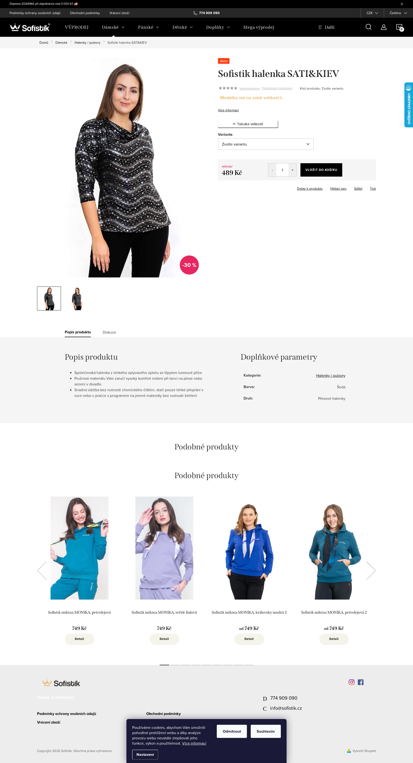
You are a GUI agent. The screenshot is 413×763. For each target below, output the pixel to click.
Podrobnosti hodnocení (277, 88)
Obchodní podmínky (85, 13)
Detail (79, 639)
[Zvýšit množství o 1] (292, 169)
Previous (42, 570)
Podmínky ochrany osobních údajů (35, 13)
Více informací (194, 743)
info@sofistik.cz (286, 707)
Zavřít (244, 187)
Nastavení (145, 754)
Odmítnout (232, 731)
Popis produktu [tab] (78, 332)
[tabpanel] (79, 576)
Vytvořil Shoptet (364, 750)
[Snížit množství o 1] (272, 169)
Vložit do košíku (321, 170)
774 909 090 (283, 697)
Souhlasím (266, 731)
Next (371, 570)
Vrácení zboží (119, 13)
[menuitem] (76, 27)
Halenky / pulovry (330, 375)
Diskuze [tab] (109, 332)
